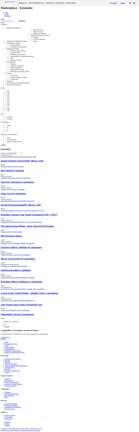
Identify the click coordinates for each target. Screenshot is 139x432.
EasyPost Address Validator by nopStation (21, 247)
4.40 (8, 101)
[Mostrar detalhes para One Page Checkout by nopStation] (15, 178)
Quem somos (8, 417)
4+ (8, 127)
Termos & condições (34, 430)
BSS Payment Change (11, 236)
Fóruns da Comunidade (12, 382)
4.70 (8, 95)
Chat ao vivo (14, 75)
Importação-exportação (17, 69)
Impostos (13, 64)
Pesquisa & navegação (40, 33)
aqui (32, 334)
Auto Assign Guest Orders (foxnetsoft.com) (21, 304)
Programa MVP (9, 395)
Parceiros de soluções (11, 404)
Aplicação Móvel (38, 30)
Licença (7, 372)
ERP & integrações (16, 68)
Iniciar (123, 3)
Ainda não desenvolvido (14, 141)
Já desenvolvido (11, 140)
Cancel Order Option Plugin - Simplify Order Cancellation (29, 293)
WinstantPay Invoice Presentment (17, 314)
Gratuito (9, 117)
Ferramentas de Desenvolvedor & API (18, 83)
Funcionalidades (9, 349)
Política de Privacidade (7, 430)
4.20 (8, 105)
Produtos (35, 37)
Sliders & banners (38, 32)
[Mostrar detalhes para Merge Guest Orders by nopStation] (15, 255)
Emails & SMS (15, 52)
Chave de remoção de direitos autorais (16, 365)
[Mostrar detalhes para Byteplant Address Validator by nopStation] (18, 277)
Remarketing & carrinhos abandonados (22, 56)
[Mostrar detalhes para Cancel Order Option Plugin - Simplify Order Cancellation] (22, 289)
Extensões (8, 16)
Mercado (7, 360)
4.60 (8, 97)
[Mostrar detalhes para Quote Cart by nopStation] (13, 189)
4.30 (8, 103)
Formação (7, 379)
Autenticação (14, 79)
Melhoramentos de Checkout (41, 35)
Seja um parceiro (10, 409)
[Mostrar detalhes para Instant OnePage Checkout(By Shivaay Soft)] (18, 157)
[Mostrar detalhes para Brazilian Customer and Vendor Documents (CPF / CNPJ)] (22, 210)
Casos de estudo (9, 347)
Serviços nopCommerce (14, 85)
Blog (6, 397)
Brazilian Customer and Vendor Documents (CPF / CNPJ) (29, 214)
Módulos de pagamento (14, 28)
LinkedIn (7, 425)
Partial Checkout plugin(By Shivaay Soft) (21, 205)
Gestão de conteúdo (39, 39)
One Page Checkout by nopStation (17, 182)
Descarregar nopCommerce (13, 359)
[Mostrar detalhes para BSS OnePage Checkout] (12, 166)
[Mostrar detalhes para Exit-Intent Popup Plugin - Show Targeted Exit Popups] (21, 222)
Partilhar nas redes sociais (18, 54)
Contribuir (8, 392)
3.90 (8, 110)
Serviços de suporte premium (13, 384)
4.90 (8, 91)
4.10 (8, 106)
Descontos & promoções (18, 50)
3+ (8, 129)
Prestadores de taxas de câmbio (20, 71)
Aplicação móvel (10, 367)
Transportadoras (15, 45)
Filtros (3, 19)
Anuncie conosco (10, 415)
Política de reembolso (21, 430)
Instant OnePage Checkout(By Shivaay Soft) (22, 161)
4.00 (8, 108)
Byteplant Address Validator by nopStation (21, 281)
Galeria (7, 345)
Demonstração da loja (11, 344)
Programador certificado (12, 394)
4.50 (8, 99)
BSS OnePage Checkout (12, 170)
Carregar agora (5, 337)
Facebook (7, 422)
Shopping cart (130, 3)
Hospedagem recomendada (13, 407)
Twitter (7, 424)
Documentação (9, 380)
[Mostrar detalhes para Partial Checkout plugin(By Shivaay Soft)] (17, 201)
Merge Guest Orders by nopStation (18, 258)
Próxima (7, 326)
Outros (35, 41)
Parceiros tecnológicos (11, 405)
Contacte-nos (8, 419)
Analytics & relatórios (17, 66)
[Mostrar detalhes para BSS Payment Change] (12, 232)
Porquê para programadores (13, 351)
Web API (7, 369)
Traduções (8, 362)
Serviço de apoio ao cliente (19, 77)
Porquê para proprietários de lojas (14, 352)
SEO (12, 58)
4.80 (8, 93)
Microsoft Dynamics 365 (12, 371)
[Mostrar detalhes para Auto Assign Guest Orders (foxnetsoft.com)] (18, 300)
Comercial (10, 119)
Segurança (10, 81)
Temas (6, 14)
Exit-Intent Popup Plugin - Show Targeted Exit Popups (27, 226)
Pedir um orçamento (11, 386)
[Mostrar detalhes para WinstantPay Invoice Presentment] (15, 310)
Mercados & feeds (16, 60)
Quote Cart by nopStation (13, 193)
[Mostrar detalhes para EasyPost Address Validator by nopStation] (17, 243)
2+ (8, 131)
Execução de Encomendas (18, 47)
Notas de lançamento (11, 364)
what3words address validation (16, 270)
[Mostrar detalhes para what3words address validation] (14, 266)
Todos (6, 12)
